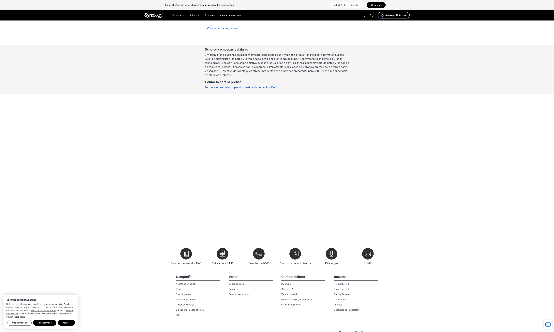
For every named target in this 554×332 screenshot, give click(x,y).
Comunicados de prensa (221, 28)
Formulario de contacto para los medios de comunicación (240, 87)
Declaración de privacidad (43, 310)
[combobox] (347, 5)
